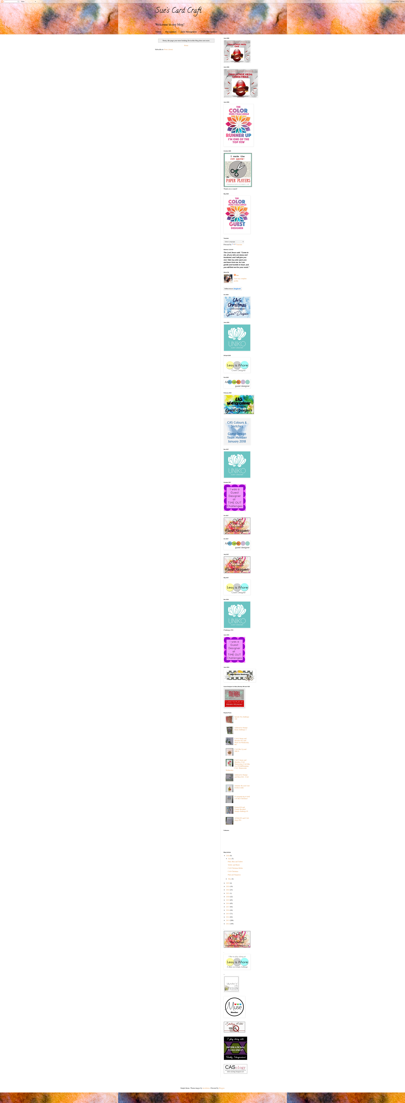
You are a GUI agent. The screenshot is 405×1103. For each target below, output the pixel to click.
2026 (228, 855)
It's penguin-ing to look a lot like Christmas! (242, 797)
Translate (239, 244)
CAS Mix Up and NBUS (240, 750)
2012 (228, 924)
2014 (228, 917)
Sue (237, 275)
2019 (228, 900)
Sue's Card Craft (178, 11)
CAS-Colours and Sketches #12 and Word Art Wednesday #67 (241, 741)
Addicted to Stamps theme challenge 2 (241, 728)
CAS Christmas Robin (235, 868)
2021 (228, 893)
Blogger (221, 1088)
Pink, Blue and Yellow (235, 861)
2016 (228, 910)
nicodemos (206, 1088)
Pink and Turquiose (234, 875)
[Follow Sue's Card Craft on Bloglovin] (233, 289)
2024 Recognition (209, 32)
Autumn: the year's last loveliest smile (242, 786)
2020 (228, 896)
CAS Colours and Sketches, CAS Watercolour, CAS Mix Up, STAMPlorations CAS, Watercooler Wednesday (238, 765)
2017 (228, 907)
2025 (228, 883)
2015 (228, 913)
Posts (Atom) (168, 49)
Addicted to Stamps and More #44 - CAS (241, 776)
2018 (228, 903)
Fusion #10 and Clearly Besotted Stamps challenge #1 (241, 809)
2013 (228, 920)
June (230, 858)
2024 (228, 886)
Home (158, 32)
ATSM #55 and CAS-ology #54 (241, 819)
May (230, 879)
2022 (228, 890)
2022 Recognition (189, 32)
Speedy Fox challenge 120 (241, 718)
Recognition (170, 32)
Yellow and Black (234, 865)
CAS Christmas (233, 871)
